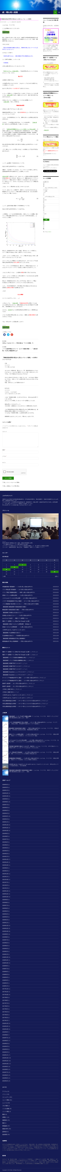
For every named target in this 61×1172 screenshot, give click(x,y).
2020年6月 (5, 908)
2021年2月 (5, 885)
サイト (4, 462)
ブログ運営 (5, 1105)
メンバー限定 (5, 1111)
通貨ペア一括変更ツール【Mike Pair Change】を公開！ (16, 621)
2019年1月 (5, 954)
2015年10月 (5, 1063)
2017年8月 (5, 1000)
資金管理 (19, 22)
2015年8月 (5, 1069)
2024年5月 (5, 845)
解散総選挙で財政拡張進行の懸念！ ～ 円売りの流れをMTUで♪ (18, 609)
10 (14, 567)
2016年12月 (5, 1023)
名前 (3, 450)
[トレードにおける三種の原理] (51, 36)
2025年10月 (5, 796)
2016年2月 (5, 1052)
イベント (4, 1094)
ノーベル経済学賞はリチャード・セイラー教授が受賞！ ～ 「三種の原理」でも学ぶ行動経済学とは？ (19, 348)
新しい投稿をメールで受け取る (11, 486)
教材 (3, 1123)
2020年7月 (5, 905)
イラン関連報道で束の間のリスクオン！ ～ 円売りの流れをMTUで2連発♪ (20, 604)
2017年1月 (5, 1020)
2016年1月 (5, 1055)
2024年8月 (5, 836)
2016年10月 (5, 1029)
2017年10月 (5, 994)
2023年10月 (5, 865)
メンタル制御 (5, 1108)
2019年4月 (5, 948)
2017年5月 (5, 1009)
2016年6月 (5, 1040)
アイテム (4, 1091)
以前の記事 (9, 95)
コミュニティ (5, 1097)
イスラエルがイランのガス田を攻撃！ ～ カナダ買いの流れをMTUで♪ (19, 598)
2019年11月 (5, 928)
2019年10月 (5, 931)
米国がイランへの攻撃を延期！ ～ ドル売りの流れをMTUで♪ (17, 595)
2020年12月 (5, 891)
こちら (49, 231)
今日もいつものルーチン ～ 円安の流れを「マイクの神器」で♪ (18, 342)
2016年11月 (5, 1026)
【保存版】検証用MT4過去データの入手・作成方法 (21, 746)
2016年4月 (5, 1046)
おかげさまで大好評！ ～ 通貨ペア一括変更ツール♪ (15, 618)
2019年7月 (5, 940)
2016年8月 (5, 1034)
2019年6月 (5, 942)
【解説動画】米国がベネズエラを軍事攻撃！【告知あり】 (16, 624)
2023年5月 (5, 868)
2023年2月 (5, 870)
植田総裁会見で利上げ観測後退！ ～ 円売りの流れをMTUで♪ (17, 641)
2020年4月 (5, 914)
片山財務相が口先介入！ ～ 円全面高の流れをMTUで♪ (15, 635)
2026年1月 (5, 790)
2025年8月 (5, 801)
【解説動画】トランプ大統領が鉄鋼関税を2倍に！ (14, 657)
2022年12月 (5, 873)
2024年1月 (5, 856)
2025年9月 (5, 799)
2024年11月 (5, 827)
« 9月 (4, 576)
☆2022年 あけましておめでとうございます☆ (13, 695)
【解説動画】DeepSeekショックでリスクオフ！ (14, 672)
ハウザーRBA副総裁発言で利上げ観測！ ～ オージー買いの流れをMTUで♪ (20, 601)
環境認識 (4, 1126)
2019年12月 (5, 925)
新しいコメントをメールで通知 (11, 482)
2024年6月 (5, 842)
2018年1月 (5, 986)
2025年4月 (5, 813)
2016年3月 (5, 1049)
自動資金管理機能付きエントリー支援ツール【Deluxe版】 (21, 129)
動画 (3, 1114)
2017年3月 (5, 1014)
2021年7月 (5, 882)
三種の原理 (6, 101)
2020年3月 (5, 917)
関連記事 (46, 130)
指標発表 (4, 1120)
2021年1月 (5, 888)
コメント (4, 431)
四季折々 (4, 1117)
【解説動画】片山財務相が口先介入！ (11, 632)
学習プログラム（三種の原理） (11, 71)
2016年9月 (5, 1032)
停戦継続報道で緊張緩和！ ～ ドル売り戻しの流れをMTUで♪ (17, 586)
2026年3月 (5, 787)
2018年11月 (5, 960)
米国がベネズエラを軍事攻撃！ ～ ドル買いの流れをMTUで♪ (17, 627)
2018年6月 (5, 971)
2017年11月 (5, 991)
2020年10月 (5, 896)
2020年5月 (5, 911)
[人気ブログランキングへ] (5, 32)
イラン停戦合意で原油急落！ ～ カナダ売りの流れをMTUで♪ (17, 589)
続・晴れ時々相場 (10, 12)
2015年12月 (5, 1058)
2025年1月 (5, 822)
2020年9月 (5, 899)
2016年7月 (5, 1037)
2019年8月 (5, 937)
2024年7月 (5, 839)
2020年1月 (5, 922)
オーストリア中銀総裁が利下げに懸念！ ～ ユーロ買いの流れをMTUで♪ (20, 677)
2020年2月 (5, 919)
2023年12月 (5, 859)
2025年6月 (5, 807)
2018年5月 (5, 974)
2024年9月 (5, 833)
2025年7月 (5, 804)
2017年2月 (5, 1017)
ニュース (9, 22)
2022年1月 (5, 876)
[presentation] (21, 130)
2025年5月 (5, 810)
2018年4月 (5, 977)
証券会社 (4, 1131)
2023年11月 (5, 862)
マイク (7, 388)
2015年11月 (5, 1060)
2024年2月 (5, 853)
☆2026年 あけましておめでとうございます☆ (13, 629)
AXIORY (10, 310)
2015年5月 (5, 1078)
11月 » (56, 576)
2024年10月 (5, 830)
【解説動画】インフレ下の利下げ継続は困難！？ (21, 716)
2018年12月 (5, 957)
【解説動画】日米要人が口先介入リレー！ (13, 612)
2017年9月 (5, 997)
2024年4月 (5, 847)
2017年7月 (5, 1003)
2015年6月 (5, 1075)
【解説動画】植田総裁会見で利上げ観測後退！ (14, 638)
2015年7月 (5, 1072)
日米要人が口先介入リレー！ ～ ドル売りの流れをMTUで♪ (17, 615)
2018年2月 (5, 983)
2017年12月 (5, 988)
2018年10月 (5, 963)
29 (54, 571)
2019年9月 (5, 934)
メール (4, 456)
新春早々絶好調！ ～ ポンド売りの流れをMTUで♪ (14, 683)
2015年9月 (5, 1066)
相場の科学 (14, 22)
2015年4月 (5, 1081)
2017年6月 (5, 1006)
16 (6, 569)
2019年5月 (5, 945)
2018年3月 (5, 980)
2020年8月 (5, 902)
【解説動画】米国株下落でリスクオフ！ (12, 663)
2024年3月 (5, 850)
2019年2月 (5, 951)
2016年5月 (5, 1043)
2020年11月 (5, 894)
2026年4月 (5, 784)
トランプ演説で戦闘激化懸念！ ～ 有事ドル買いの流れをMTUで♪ (18, 592)
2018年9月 (5, 965)
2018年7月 (5, 968)
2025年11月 (5, 793)
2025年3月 (5, 816)
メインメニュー (59, 12)
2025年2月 (5, 819)
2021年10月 (5, 879)
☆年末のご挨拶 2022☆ (8, 689)
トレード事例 (5, 1100)
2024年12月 (5, 824)
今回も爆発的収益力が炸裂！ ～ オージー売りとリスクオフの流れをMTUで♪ (21, 700)
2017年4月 (5, 1011)
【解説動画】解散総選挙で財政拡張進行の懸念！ (14, 606)
